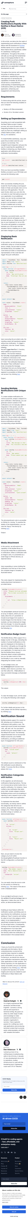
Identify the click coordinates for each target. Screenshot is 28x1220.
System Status (19, 1171)
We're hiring (4, 1161)
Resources (4, 1171)
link (5, 134)
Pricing (17, 1163)
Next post (21, 1097)
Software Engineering (6, 18)
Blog (2, 1163)
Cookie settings (14, 1216)
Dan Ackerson (18, 35)
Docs (16, 1166)
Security (17, 1173)
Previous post (24, 1097)
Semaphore (7, 3)
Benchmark (18, 1161)
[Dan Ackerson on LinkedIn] (20, 1049)
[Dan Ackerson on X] (17, 1049)
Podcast (3, 1166)
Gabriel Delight (7, 35)
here (18, 374)
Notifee (22, 45)
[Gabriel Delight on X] (18, 1001)
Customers (18, 1168)
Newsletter (4, 1173)
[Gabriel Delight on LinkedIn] (20, 1001)
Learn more (5, 1202)
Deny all (14, 1211)
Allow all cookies (14, 1207)
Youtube (3, 1168)
